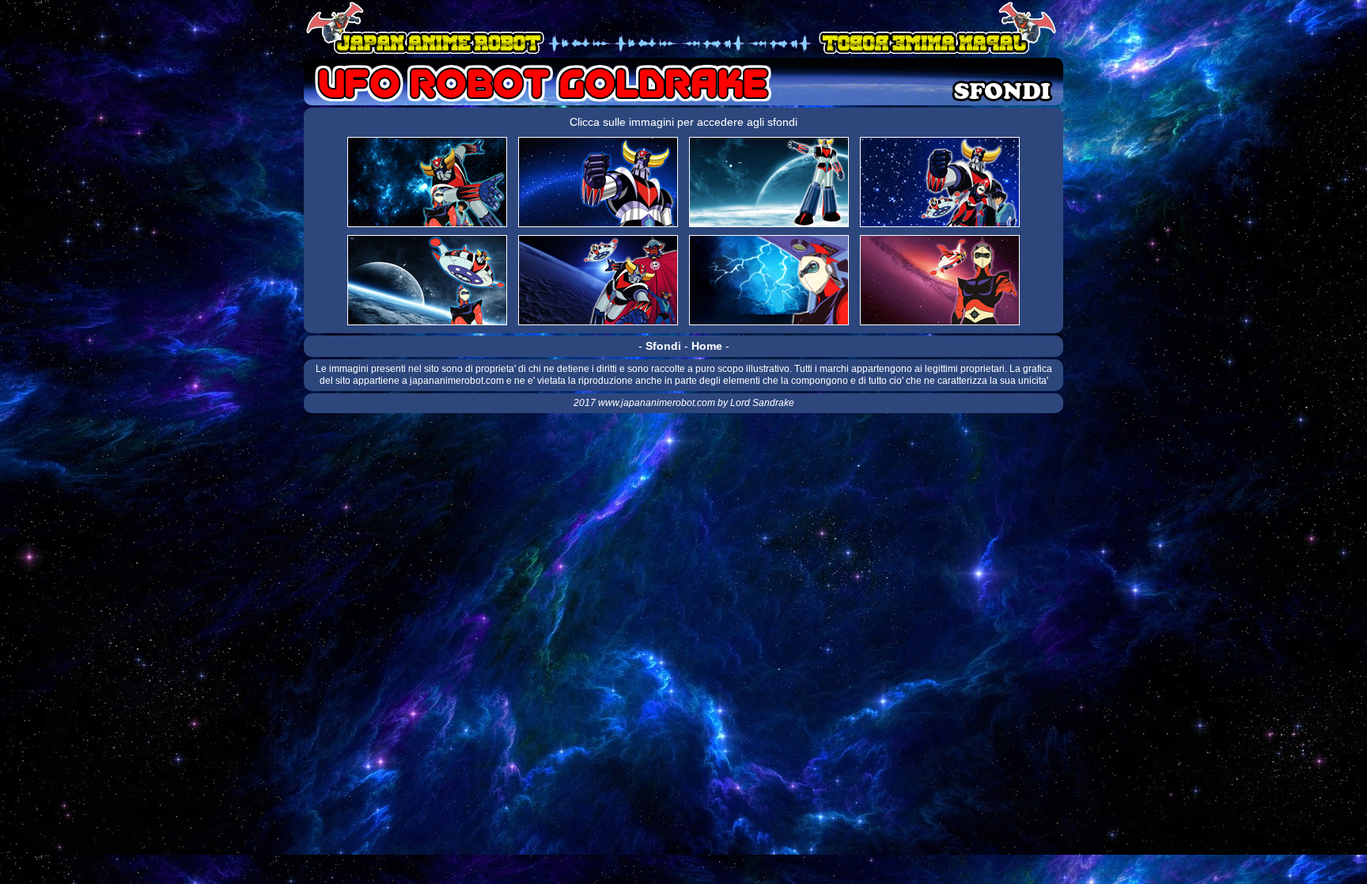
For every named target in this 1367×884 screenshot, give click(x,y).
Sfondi (663, 346)
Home (706, 346)
